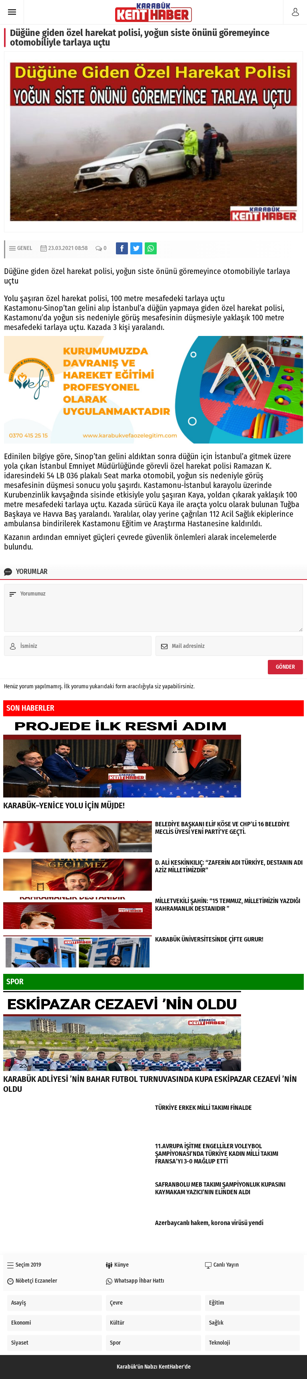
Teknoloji (219, 1342)
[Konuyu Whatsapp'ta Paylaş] (151, 248)
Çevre (116, 1302)
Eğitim (216, 1302)
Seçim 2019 (28, 1264)
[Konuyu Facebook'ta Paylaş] (122, 248)
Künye (121, 1264)
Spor (115, 1342)
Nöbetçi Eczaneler (36, 1280)
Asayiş (18, 1302)
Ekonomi (21, 1322)
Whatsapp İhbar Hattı (139, 1280)
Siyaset (19, 1342)
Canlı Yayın (226, 1264)
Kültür (117, 1322)
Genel (24, 248)
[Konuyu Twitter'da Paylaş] (136, 248)
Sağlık (216, 1322)
